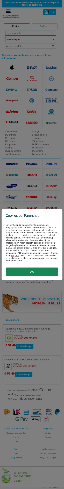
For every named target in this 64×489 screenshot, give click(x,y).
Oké (32, 271)
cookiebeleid (18, 248)
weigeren (15, 255)
